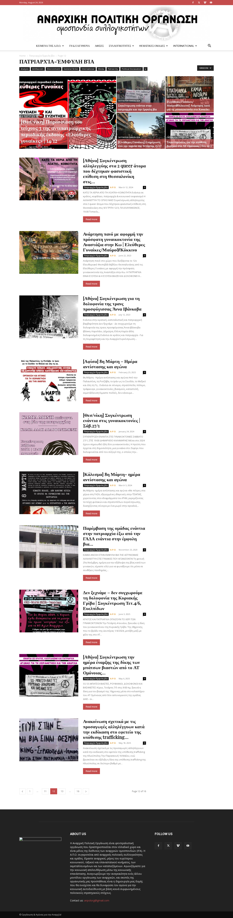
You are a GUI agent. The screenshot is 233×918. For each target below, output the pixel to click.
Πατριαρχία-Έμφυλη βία (41, 55)
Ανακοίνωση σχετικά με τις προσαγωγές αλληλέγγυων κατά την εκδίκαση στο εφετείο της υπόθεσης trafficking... (114, 729)
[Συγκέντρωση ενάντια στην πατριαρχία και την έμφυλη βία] (141, 94)
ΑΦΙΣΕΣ (99, 45)
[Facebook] (193, 2)
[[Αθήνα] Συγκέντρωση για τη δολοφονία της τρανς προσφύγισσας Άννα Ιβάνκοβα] (48, 316)
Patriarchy (113, 68)
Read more (91, 219)
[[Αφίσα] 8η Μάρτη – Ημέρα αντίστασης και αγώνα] (48, 379)
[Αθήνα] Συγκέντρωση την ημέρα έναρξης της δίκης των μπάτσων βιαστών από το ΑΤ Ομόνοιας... (111, 664)
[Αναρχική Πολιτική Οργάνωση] (116, 23)
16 (78, 791)
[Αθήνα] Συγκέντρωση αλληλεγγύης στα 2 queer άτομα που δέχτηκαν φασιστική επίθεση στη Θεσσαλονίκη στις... (114, 170)
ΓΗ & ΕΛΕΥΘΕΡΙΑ (79, 45)
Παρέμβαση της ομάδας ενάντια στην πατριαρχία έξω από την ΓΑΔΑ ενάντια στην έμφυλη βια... (114, 536)
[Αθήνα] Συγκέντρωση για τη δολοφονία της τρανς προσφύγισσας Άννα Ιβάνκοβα (112, 303)
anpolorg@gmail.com (96, 900)
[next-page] (86, 791)
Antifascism (37, 68)
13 (62, 791)
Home (22, 55)
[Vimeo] (205, 2)
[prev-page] (22, 791)
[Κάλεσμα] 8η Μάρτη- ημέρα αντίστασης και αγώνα (111, 476)
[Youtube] (211, 2)
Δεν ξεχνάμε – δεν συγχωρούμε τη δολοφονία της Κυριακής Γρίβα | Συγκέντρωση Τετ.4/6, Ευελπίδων (113, 600)
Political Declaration (131, 68)
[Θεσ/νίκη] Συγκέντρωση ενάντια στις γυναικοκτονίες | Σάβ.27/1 (111, 420)
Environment (53, 68)
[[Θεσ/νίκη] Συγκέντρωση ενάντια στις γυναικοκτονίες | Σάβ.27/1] (48, 433)
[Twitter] (199, 2)
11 (45, 791)
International (183, 45)
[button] (209, 46)
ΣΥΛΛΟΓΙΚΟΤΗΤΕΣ (120, 45)
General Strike (71, 68)
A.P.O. (24, 146)
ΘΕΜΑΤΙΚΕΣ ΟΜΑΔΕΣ (152, 45)
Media (101, 68)
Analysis (24, 68)
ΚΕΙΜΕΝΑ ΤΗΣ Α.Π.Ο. (48, 45)
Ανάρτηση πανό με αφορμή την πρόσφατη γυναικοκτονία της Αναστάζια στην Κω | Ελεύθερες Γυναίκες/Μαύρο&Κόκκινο (114, 242)
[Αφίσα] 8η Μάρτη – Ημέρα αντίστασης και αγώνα (110, 363)
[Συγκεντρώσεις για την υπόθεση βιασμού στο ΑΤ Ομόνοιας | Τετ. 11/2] (189, 131)
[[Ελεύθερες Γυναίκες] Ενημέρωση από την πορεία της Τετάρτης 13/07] (141, 131)
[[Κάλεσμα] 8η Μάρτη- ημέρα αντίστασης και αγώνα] (48, 492)
